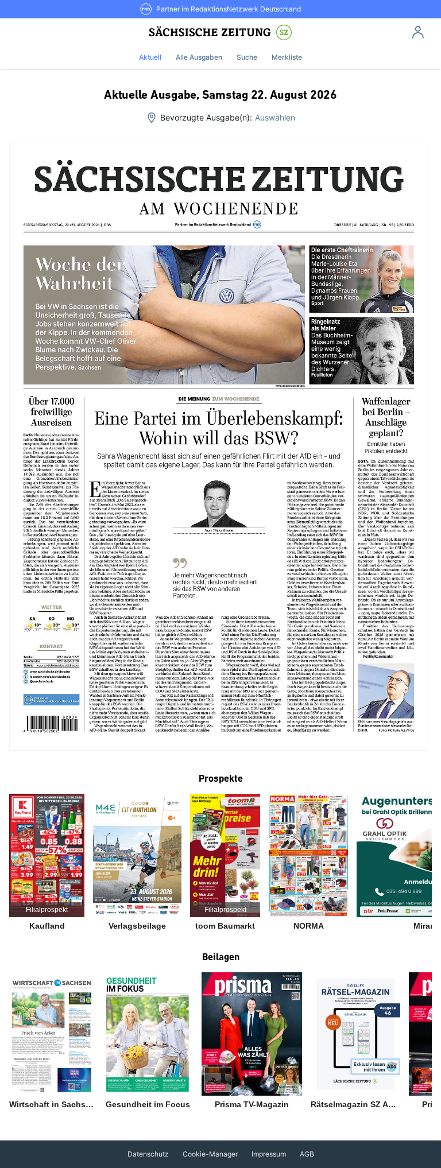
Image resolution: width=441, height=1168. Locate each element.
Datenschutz (148, 1154)
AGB (307, 1154)
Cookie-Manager (210, 1154)
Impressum (269, 1154)
